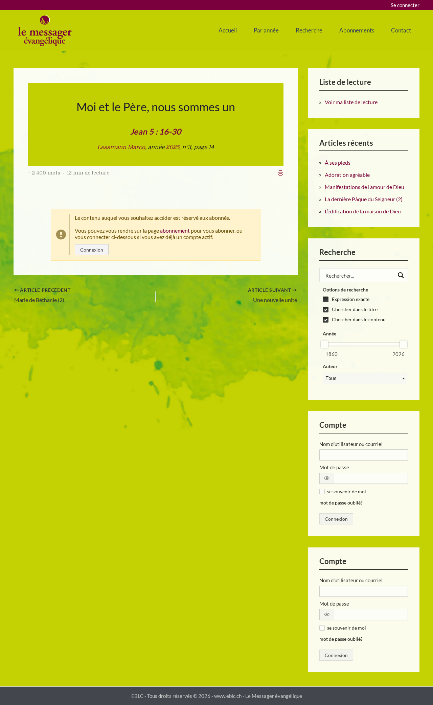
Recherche (309, 30)
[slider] (324, 344)
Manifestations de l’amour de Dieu (364, 187)
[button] (327, 478)
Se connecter (405, 5)
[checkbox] (365, 299)
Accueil (228, 30)
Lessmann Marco (121, 147)
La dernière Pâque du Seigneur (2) (364, 199)
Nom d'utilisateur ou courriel (351, 444)
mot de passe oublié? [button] (341, 503)
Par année (266, 30)
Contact (401, 30)
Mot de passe (334, 467)
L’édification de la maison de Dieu (363, 211)
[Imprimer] (280, 173)
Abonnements (356, 30)
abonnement (175, 230)
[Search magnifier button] (401, 275)
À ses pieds (337, 162)
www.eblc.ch (228, 696)
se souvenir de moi (346, 491)
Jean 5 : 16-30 (155, 131)
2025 (172, 147)
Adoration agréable (347, 174)
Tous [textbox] (331, 378)
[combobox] (365, 378)
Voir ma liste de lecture (351, 102)
